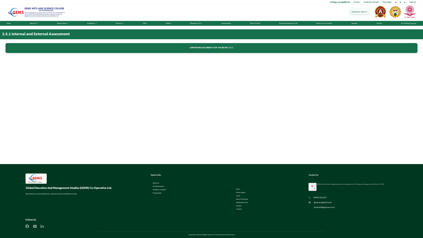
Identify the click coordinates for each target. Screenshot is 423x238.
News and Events (242, 199)
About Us (33, 23)
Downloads (387, 2)
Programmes (157, 193)
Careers (357, 2)
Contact (379, 23)
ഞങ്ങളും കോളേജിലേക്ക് (340, 2)
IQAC (145, 23)
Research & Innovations (324, 23)
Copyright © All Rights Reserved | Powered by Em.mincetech (211, 235)
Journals (354, 23)
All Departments (158, 186)
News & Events (255, 23)
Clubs (238, 196)
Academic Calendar (371, 2)
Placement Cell (195, 23)
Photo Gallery (241, 192)
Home (9, 23)
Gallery (168, 23)
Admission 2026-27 (359, 12)
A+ (396, 2)
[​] (42, 227)
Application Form (242, 202)
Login (411, 2)
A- (405, 2)
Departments (62, 23)
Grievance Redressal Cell (288, 23)
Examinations (226, 23)
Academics (91, 23)
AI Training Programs (408, 23)
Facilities (119, 23)
